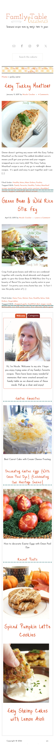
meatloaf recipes (15, 188)
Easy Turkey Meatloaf (27, 85)
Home (4, 77)
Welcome (20, 316)
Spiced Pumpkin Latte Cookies (27, 630)
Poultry (39, 182)
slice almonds (36, 307)
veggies (11, 191)
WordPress (32, 744)
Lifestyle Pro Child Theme (34, 741)
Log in (41, 744)
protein (36, 188)
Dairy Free (17, 298)
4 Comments (43, 94)
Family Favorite (20, 185)
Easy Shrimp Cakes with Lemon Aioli (27, 714)
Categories (33, 316)
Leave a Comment (42, 218)
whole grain (48, 307)
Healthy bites (18, 182)
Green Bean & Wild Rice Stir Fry (27, 204)
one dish (15, 307)
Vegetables (13, 301)
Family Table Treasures (27, 20)
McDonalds (6, 307)
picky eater (27, 188)
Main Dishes (30, 182)
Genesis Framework (19, 744)
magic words (46, 304)
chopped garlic (20, 304)
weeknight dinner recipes (27, 191)
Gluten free (27, 298)
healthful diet (34, 304)
